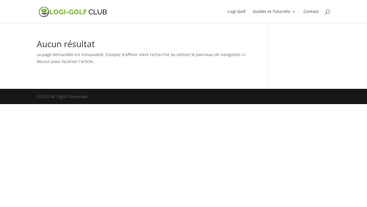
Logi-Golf (236, 11)
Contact (311, 11)
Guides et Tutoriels (271, 11)
